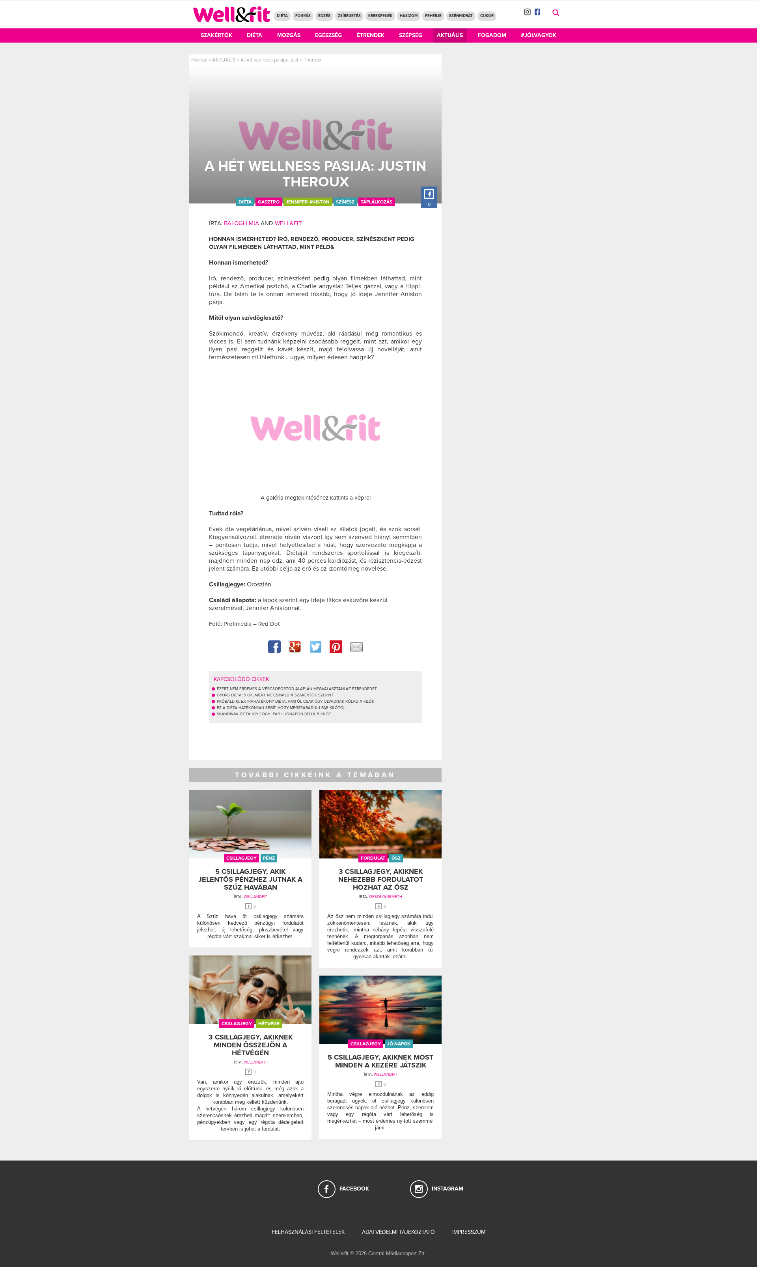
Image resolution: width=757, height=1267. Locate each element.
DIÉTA (282, 15)
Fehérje (433, 15)
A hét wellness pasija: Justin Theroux (281, 60)
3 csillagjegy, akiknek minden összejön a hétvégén (251, 1045)
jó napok (398, 1044)
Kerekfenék (380, 15)
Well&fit (288, 223)
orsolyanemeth (385, 896)
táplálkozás (376, 202)
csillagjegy (241, 858)
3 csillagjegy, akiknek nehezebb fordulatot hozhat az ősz (380, 879)
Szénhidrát (461, 15)
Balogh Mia (241, 223)
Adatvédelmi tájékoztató (398, 1232)
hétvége (269, 1023)
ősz (396, 858)
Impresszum (468, 1232)
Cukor (487, 15)
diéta (245, 202)
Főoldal (199, 60)
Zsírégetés (349, 15)
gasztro (269, 202)
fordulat (373, 858)
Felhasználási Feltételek (308, 1232)
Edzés (324, 15)
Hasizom (409, 15)
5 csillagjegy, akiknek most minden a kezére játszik (380, 1061)
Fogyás (303, 15)
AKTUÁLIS (224, 60)
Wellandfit (255, 896)
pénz (269, 858)
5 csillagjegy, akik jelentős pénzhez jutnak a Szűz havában (250, 879)
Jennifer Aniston (308, 202)
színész (345, 202)
